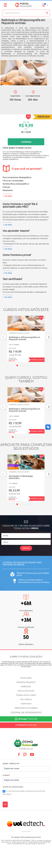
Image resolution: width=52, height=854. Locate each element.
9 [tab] (36, 437)
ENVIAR (26, 548)
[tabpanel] (26, 339)
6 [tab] (32, 365)
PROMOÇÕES (26, 686)
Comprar (26, 141)
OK (5, 804)
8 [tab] (33, 437)
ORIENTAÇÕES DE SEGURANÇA (26, 708)
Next (48, 337)
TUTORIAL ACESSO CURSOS (26, 695)
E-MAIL (6, 775)
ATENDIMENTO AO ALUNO (26, 725)
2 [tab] (20, 365)
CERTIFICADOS (26, 703)
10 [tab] (39, 437)
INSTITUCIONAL (26, 678)
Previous (3, 337)
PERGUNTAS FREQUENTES (26, 682)
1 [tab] (17, 365)
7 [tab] (35, 365)
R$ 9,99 (26, 125)
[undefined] (26, 73)
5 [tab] (29, 365)
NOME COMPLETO (11, 763)
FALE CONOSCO (26, 699)
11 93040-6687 (27, 719)
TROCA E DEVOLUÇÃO (26, 691)
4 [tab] (26, 365)
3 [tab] (23, 365)
